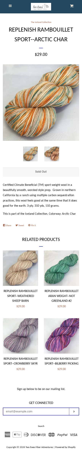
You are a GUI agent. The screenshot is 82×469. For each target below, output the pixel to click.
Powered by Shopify (65, 447)
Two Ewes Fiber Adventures (39, 447)
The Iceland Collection (41, 22)
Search (41, 426)
